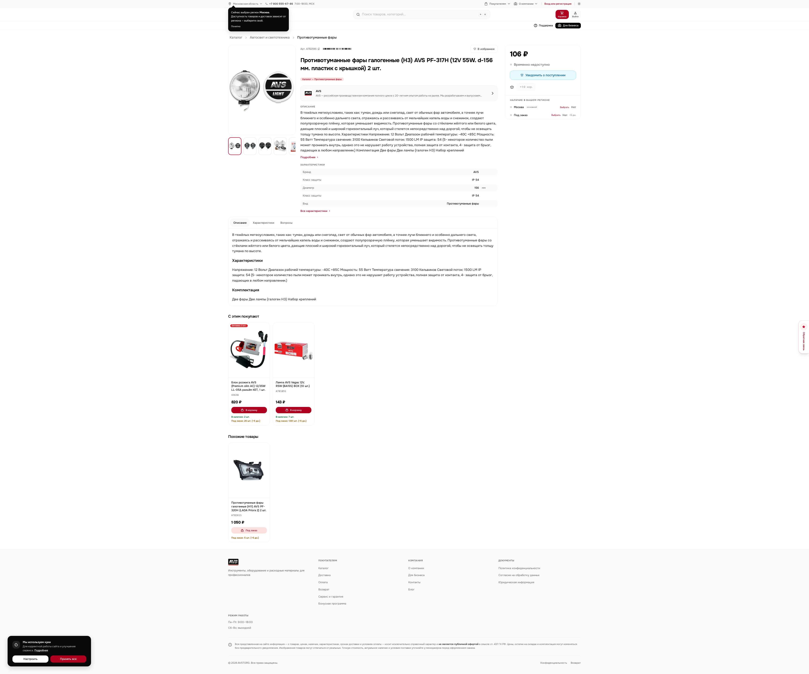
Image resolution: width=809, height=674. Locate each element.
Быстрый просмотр (251, 372)
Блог (411, 589)
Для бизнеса (571, 25)
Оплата (323, 582)
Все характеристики (313, 211)
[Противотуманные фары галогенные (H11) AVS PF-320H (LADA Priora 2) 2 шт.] (249, 470)
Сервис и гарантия (330, 596)
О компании (526, 3)
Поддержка (546, 25)
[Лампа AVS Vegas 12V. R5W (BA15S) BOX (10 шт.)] (293, 349)
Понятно (236, 26)
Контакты (414, 582)
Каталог (236, 37)
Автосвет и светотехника (270, 37)
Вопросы (286, 223)
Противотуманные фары (317, 37)
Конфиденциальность (553, 663)
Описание (239, 223)
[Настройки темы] (579, 3)
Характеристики (263, 223)
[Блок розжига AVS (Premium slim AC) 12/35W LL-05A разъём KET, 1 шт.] (249, 349)
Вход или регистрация (558, 3)
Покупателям (497, 3)
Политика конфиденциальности (519, 568)
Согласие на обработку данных (519, 575)
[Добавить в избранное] (264, 327)
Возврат (323, 589)
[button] (337, 49)
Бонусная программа (332, 603)
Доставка (324, 575)
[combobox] (419, 14)
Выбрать (564, 107)
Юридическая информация (516, 582)
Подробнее (307, 157)
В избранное (486, 49)
